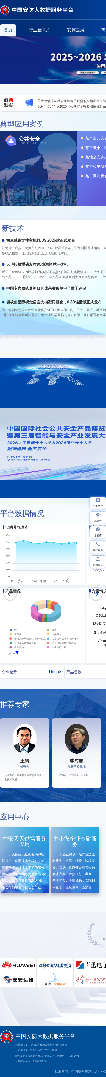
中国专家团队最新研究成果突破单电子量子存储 (46, 288)
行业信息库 (40, 30)
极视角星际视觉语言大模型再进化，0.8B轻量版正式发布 (54, 302)
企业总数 (9, 671)
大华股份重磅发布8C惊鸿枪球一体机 (37, 264)
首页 (8, 30)
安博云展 (76, 30)
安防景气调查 (16, 527)
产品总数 (74, 671)
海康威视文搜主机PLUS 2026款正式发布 (40, 240)
